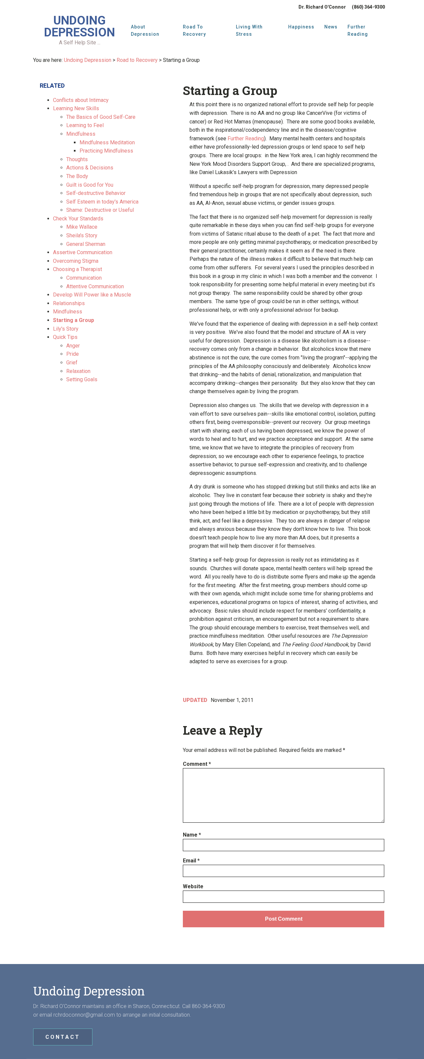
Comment (197, 764)
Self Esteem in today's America (102, 202)
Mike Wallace (81, 227)
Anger (73, 346)
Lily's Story (66, 329)
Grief (72, 362)
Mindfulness (80, 134)
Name (192, 835)
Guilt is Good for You (89, 185)
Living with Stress (249, 30)
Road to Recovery (194, 30)
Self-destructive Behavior (96, 193)
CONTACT (62, 1037)
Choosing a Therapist (77, 269)
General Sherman (85, 244)
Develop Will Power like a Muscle (92, 295)
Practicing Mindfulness (106, 151)
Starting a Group (73, 320)
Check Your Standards (78, 218)
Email (191, 860)
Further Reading (357, 30)
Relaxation (78, 371)
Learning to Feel (85, 125)
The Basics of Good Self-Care (100, 117)
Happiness (301, 26)
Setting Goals (81, 379)
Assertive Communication (82, 252)
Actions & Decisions (89, 167)
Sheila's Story (81, 235)
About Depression (145, 30)
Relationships (69, 303)
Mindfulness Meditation (107, 142)
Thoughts (77, 159)
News (331, 26)
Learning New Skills (76, 108)
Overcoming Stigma (75, 261)
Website (193, 886)
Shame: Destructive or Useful (100, 210)
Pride (72, 354)
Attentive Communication (95, 286)
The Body (77, 176)
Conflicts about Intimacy (81, 100)
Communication (84, 278)
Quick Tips (65, 337)
